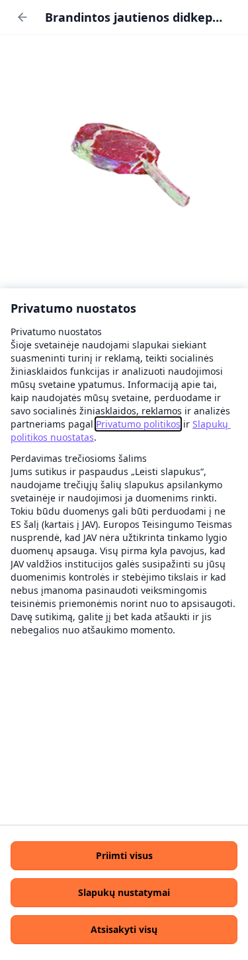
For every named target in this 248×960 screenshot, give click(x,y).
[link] (138, 424)
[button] (124, 855)
